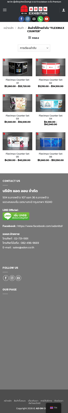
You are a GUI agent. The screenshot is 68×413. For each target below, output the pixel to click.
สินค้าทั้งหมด (20, 400)
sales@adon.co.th (23, 247)
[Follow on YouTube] (47, 19)
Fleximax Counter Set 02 (50, 81)
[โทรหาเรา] (40, 19)
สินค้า (21, 28)
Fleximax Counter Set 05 (17, 155)
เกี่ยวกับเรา (33, 400)
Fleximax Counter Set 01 (17, 81)
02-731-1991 (21, 238)
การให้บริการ (46, 400)
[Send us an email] (34, 19)
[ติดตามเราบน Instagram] (28, 19)
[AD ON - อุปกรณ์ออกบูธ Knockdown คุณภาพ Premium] (34, 10)
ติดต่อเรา (58, 400)
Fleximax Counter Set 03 (17, 117)
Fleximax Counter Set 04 (50, 117)
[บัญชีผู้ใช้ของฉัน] (63, 10)
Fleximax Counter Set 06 (50, 155)
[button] (5, 10)
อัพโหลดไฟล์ (34, 403)
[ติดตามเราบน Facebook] (21, 19)
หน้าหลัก (9, 28)
